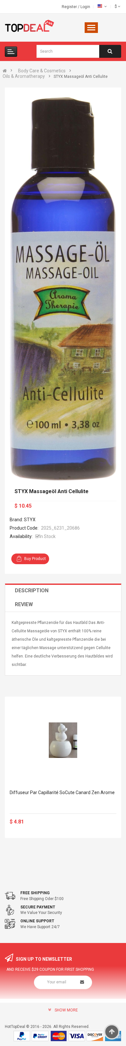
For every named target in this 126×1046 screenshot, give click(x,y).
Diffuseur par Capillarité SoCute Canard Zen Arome (62, 792)
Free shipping (35, 893)
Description (31, 590)
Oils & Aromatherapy (24, 76)
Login (85, 7)
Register (70, 7)
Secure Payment (37, 907)
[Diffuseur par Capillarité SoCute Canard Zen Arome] (63, 740)
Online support (37, 921)
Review (24, 604)
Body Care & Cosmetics (42, 71)
